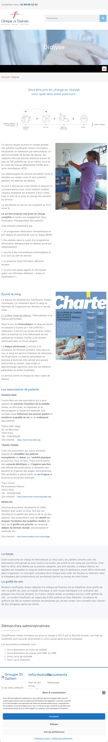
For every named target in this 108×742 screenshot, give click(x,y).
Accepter (54, 716)
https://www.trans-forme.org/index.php (34, 497)
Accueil (5, 77)
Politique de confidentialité (61, 738)
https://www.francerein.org (28, 440)
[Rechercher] (103, 18)
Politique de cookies (42, 738)
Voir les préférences (54, 732)
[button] (103, 692)
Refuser (54, 724)
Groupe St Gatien (14, 677)
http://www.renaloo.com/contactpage (33, 537)
